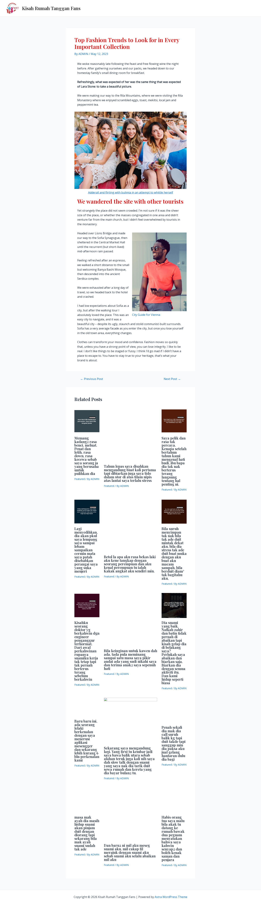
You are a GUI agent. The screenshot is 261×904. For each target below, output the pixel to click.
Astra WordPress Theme (171, 897)
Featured (79, 479)
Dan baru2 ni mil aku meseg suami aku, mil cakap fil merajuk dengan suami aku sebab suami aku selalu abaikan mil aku (130, 852)
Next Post (172, 378)
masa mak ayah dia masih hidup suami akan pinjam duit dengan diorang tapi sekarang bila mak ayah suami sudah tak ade (86, 833)
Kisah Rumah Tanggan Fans (51, 8)
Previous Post (91, 378)
